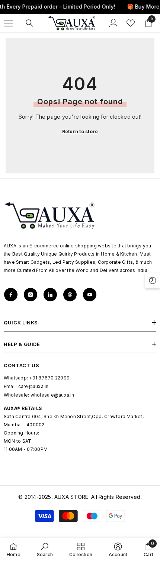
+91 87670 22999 (49, 378)
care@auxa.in (33, 386)
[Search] (29, 23)
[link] (45, 549)
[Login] (113, 23)
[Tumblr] (70, 295)
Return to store (80, 131)
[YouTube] (90, 295)
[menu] (8, 23)
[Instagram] (30, 295)
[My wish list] (131, 23)
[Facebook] (11, 295)
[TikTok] (50, 295)
